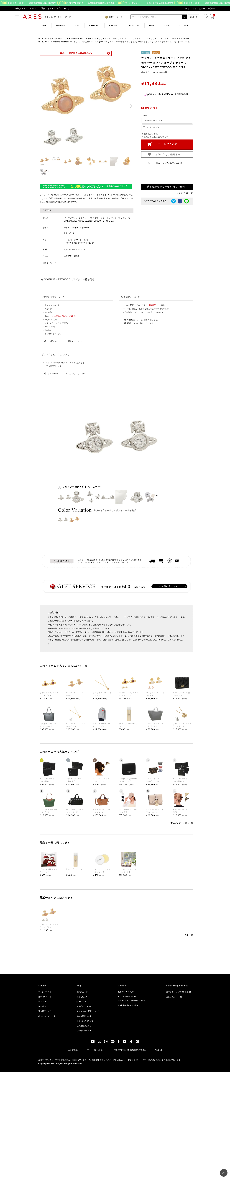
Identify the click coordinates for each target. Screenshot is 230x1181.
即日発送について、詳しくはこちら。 (143, 320)
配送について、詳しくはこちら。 (141, 323)
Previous (43, 106)
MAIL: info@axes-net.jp (128, 1005)
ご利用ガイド (82, 992)
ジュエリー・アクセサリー (70, 38)
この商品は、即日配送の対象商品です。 (75, 53)
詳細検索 (193, 17)
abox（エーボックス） (48, 1016)
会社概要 (72, 1050)
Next (130, 106)
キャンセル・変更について (88, 1011)
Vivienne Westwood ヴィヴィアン (67, 42)
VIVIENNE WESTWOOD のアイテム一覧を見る (69, 279)
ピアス (109, 38)
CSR (157, 1050)
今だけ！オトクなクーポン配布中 (200, 8)
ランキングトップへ (179, 823)
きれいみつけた (172, 997)
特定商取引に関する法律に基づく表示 (130, 1050)
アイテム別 (52, 38)
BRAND (113, 25)
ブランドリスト (44, 992)
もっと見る (183, 935)
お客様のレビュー (84, 1030)
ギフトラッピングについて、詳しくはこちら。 (67, 373)
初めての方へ (82, 997)
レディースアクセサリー (94, 38)
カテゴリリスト (44, 997)
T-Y (49, 42)
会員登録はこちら (84, 1026)
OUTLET (183, 25)
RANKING (94, 25)
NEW (152, 25)
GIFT (166, 25)
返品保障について (84, 1016)
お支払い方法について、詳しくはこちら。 (65, 341)
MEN (77, 25)
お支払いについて (84, 1006)
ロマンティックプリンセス (177, 992)
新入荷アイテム (44, 1011)
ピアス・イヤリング (116, 42)
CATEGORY (133, 25)
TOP (44, 25)
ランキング (43, 1001)
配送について (82, 1001)
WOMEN (60, 25)
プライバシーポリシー (96, 1050)
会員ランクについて (85, 1021)
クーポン (42, 1006)
